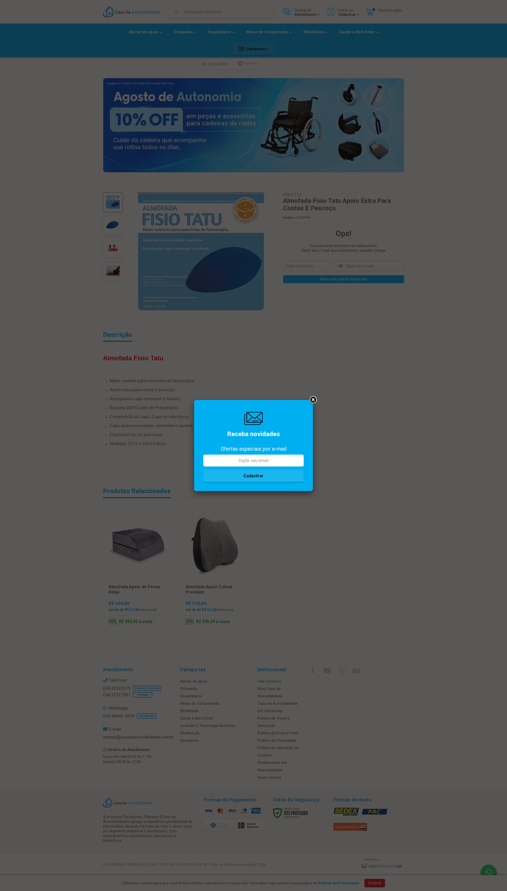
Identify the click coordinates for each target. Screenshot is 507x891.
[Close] (313, 400)
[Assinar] (253, 476)
